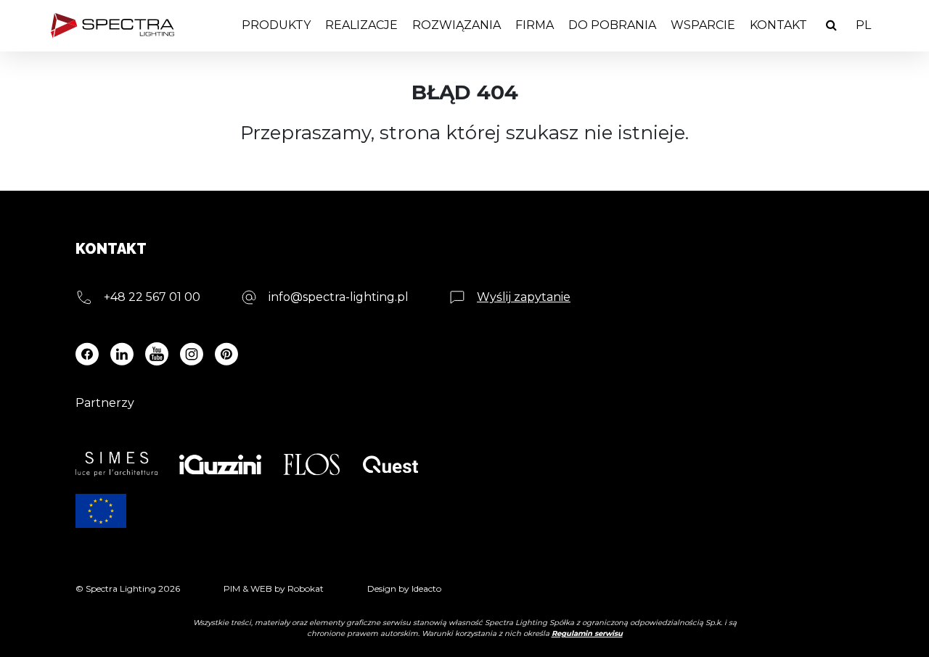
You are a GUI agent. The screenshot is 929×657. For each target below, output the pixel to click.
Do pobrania (612, 25)
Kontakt (778, 25)
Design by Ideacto (404, 588)
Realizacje (361, 25)
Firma (534, 25)
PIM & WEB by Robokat (274, 588)
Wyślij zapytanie (523, 297)
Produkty (276, 25)
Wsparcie (703, 25)
